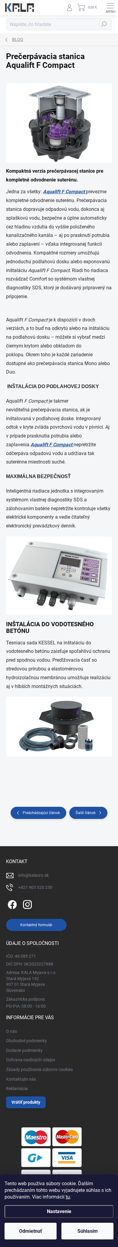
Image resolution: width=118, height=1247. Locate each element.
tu (68, 1197)
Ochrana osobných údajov (30, 1059)
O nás (11, 1031)
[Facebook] (11, 903)
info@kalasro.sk (33, 875)
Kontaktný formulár (36, 925)
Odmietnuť (30, 1231)
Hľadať (104, 24)
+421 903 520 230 (35, 887)
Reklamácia (17, 1088)
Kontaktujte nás (21, 1079)
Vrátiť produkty (25, 1102)
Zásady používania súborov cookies (39, 1069)
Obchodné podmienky (26, 1040)
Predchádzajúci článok (41, 813)
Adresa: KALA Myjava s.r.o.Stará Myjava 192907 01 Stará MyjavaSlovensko (31, 981)
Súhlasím (87, 1231)
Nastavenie (59, 1211)
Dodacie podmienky (24, 1050)
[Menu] (110, 7)
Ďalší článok (86, 813)
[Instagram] (26, 903)
